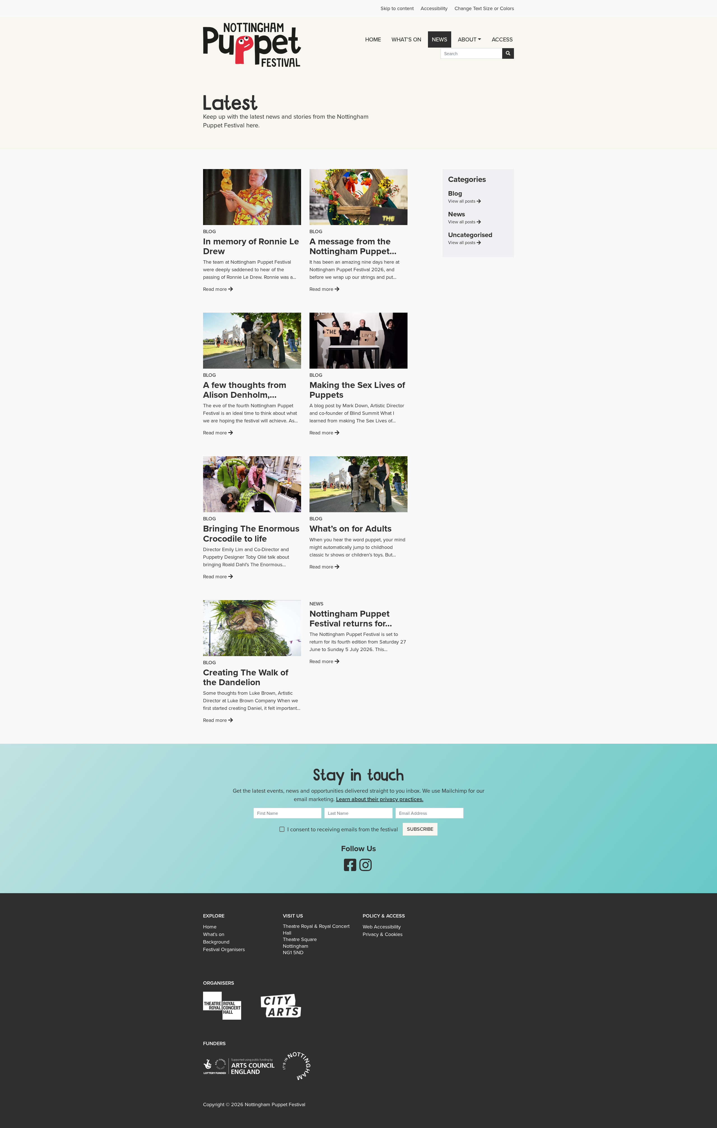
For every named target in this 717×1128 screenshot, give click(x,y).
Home (373, 39)
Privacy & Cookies (382, 934)
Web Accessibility (382, 926)
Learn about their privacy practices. (379, 799)
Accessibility (434, 8)
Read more (250, 289)
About (467, 39)
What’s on (406, 39)
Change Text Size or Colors (484, 8)
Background (216, 942)
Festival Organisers (224, 949)
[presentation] (252, 197)
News (439, 39)
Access (502, 39)
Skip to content (397, 8)
